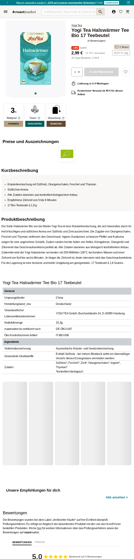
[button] (77, 72)
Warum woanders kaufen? (56, 2)
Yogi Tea (76, 25)
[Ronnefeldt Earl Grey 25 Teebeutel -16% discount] (113, 417)
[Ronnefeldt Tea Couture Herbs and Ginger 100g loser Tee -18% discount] (41, 417)
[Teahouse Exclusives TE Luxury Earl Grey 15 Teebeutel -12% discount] (65, 417)
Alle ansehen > (117, 399)
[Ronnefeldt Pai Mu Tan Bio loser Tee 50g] (17, 417)
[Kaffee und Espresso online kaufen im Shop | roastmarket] (24, 12)
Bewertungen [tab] (22, 516)
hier (39, 502)
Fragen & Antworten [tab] (40, 517)
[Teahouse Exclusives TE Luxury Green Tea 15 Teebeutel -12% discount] (89, 417)
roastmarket (111, 2)
